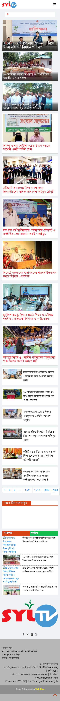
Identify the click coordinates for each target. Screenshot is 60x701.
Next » (55, 491)
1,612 (37, 490)
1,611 (28, 490)
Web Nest (39, 689)
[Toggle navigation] (55, 4)
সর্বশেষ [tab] (8, 533)
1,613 (46, 490)
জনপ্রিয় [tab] (34, 533)
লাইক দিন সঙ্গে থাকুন (15, 503)
